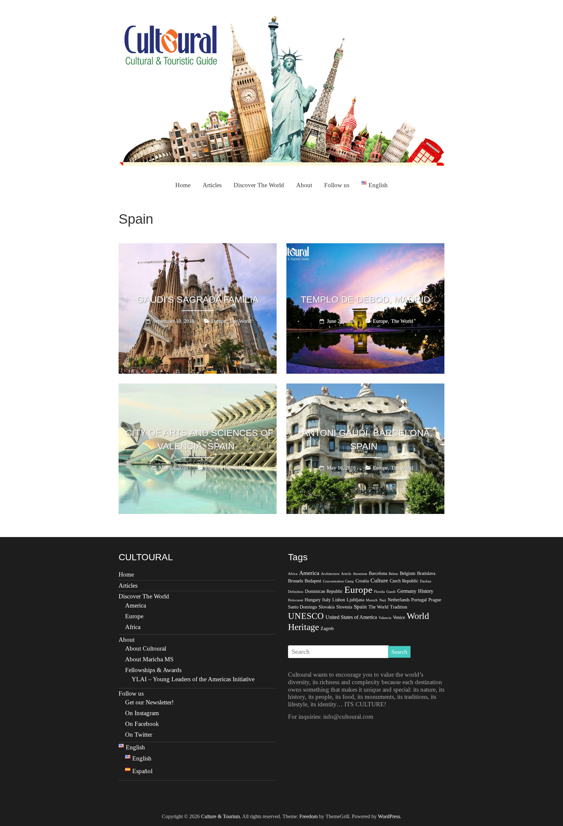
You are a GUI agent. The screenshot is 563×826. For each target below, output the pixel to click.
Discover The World (259, 185)
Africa (132, 626)
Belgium (407, 573)
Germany (406, 591)
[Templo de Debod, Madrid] (365, 247)
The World (240, 321)
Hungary (313, 599)
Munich (372, 600)
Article (346, 574)
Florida (379, 591)
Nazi (382, 600)
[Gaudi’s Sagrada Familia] (198, 247)
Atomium (360, 574)
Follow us (336, 185)
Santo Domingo (302, 607)
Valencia (385, 618)
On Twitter (138, 734)
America (135, 605)
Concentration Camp (338, 581)
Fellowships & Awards (153, 670)
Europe (218, 321)
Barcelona (378, 573)
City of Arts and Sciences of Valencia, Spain (199, 439)
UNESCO (306, 616)
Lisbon (338, 599)
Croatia (362, 580)
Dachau (425, 581)
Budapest (313, 580)
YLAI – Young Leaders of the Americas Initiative (193, 679)
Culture (379, 580)
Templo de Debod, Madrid (365, 299)
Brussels (295, 580)
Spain (360, 607)
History (425, 591)
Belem (393, 574)
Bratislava (426, 573)
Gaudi (391, 591)
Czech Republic (404, 580)
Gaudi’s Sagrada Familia (198, 299)
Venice (399, 617)
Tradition (398, 607)
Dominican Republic (324, 591)
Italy (326, 599)
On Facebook (142, 723)
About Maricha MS (149, 659)
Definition (295, 591)
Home (183, 185)
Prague (434, 599)
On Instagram (142, 713)
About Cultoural (145, 648)
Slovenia (344, 607)
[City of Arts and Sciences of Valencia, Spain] (198, 388)
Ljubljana (355, 599)
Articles (212, 185)
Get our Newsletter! (149, 702)
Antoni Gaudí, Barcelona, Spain (367, 439)
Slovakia (327, 607)
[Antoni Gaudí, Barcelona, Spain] (365, 388)
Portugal (419, 599)
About (304, 185)
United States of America (351, 617)
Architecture (330, 574)
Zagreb (327, 628)
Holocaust (295, 600)
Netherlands (399, 599)
